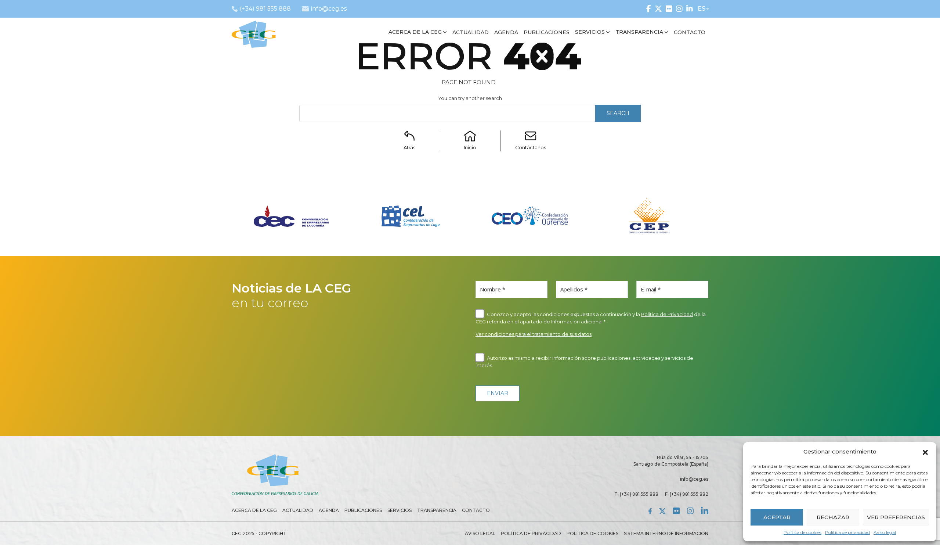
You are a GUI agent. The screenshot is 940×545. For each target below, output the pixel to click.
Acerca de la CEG (254, 510)
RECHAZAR (833, 517)
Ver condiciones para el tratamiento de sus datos (534, 334)
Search (618, 113)
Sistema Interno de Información (666, 533)
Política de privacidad (847, 532)
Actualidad (297, 510)
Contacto (476, 510)
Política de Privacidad (667, 314)
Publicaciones (363, 510)
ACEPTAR (777, 517)
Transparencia (436, 510)
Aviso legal (885, 532)
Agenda (329, 510)
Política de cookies (802, 532)
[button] (925, 451)
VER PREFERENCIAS (896, 517)
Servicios (399, 510)
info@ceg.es (694, 479)
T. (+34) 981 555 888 (636, 494)
